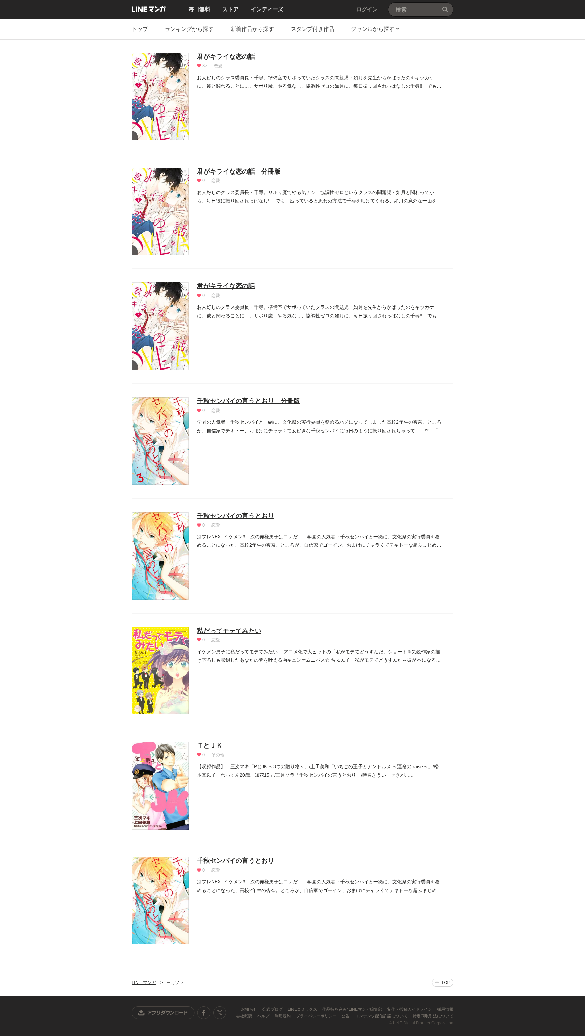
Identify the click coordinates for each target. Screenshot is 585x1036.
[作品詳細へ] (160, 96)
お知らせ (249, 1009)
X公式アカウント (219, 1012)
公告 (346, 1016)
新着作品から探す (252, 29)
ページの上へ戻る (442, 983)
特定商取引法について (433, 1016)
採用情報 (445, 1009)
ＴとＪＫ (210, 745)
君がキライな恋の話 (226, 56)
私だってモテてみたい (229, 630)
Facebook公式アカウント (204, 1012)
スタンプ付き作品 (312, 29)
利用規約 (283, 1016)
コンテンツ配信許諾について (382, 1016)
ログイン (367, 9)
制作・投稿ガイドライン (410, 1009)
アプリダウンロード (163, 1012)
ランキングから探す (189, 29)
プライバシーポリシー (317, 1016)
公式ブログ (273, 1009)
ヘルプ (263, 1016)
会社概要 (244, 1016)
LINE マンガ (149, 8)
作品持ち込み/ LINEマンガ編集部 (352, 1009)
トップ (140, 29)
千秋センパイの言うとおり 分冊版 (248, 400)
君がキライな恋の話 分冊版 (239, 171)
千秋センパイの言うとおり (235, 515)
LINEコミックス (303, 1009)
